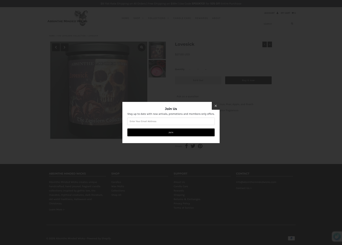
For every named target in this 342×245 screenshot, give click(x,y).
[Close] (216, 106)
